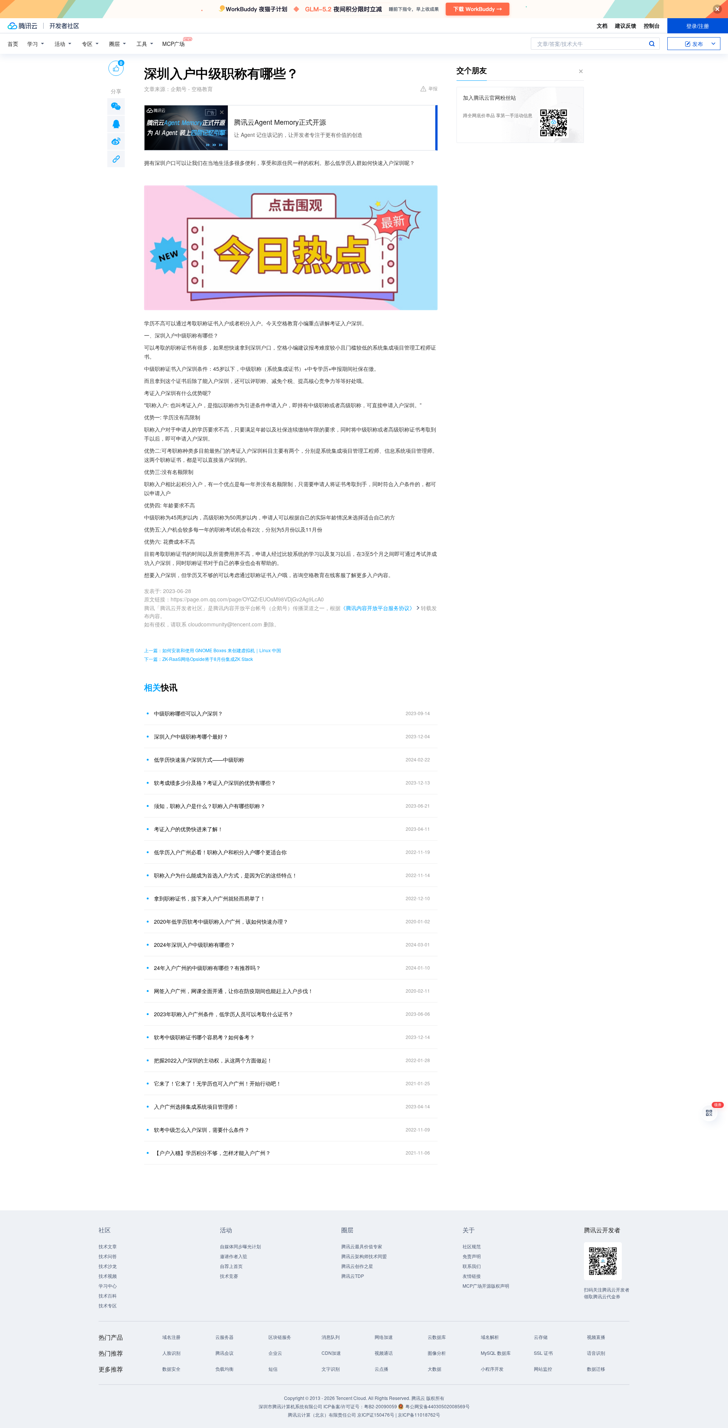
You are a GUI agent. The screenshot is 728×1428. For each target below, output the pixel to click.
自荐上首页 (231, 1266)
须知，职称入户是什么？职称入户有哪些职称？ (209, 806)
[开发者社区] (64, 26)
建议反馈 (625, 25)
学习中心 (108, 1285)
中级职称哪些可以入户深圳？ (188, 713)
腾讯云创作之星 (357, 1266)
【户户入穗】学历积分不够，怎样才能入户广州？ (212, 1153)
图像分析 (437, 1353)
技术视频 (108, 1276)
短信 (273, 1368)
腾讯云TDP (352, 1276)
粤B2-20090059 (381, 1406)
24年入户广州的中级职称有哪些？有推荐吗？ (207, 967)
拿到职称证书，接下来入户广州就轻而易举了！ (209, 898)
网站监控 (543, 1368)
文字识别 (331, 1368)
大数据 (434, 1368)
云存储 (541, 1337)
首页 (13, 43)
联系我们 (472, 1266)
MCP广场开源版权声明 (486, 1285)
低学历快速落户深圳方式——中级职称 (199, 759)
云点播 (381, 1368)
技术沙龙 (108, 1266)
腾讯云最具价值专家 (361, 1246)
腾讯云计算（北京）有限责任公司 (322, 1414)
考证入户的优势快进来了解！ (188, 829)
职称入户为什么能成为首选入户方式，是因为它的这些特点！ (225, 875)
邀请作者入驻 (233, 1256)
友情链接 (472, 1276)
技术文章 (108, 1246)
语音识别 (596, 1353)
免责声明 (472, 1256)
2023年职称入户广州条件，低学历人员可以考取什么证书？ (223, 1014)
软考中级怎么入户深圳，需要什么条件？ (201, 1129)
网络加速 (384, 1337)
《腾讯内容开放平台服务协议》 (377, 608)
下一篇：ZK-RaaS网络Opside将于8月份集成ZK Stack (198, 659)
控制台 (652, 25)
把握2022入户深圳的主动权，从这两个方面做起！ (213, 1060)
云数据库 (437, 1337)
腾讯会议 (224, 1353)
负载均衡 (224, 1368)
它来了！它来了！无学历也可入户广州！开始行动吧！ (217, 1083)
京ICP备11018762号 (419, 1414)
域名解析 (490, 1337)
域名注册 (171, 1337)
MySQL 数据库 (496, 1353)
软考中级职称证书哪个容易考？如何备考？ (204, 1037)
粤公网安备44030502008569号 (437, 1406)
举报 (433, 88)
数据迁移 (596, 1368)
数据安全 (171, 1368)
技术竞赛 (229, 1276)
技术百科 (108, 1295)
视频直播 (596, 1337)
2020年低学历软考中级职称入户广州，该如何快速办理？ (221, 921)
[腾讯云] (22, 25)
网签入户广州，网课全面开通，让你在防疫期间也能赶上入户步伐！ (233, 991)
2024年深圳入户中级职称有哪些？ (194, 944)
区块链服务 (279, 1337)
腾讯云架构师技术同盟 (364, 1256)
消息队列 (331, 1337)
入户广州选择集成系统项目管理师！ (196, 1106)
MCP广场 (173, 43)
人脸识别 (171, 1353)
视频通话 (384, 1353)
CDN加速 (331, 1353)
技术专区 (108, 1305)
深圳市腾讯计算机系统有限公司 (290, 1406)
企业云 (275, 1353)
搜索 (652, 43)
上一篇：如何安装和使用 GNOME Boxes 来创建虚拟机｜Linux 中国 (212, 650)
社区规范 (472, 1246)
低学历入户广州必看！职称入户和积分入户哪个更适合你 (220, 852)
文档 (602, 25)
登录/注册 (697, 26)
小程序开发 (492, 1368)
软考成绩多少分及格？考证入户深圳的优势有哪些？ (215, 782)
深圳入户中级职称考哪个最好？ (191, 736)
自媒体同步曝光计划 (240, 1246)
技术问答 (108, 1256)
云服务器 (224, 1337)
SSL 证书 (543, 1353)
